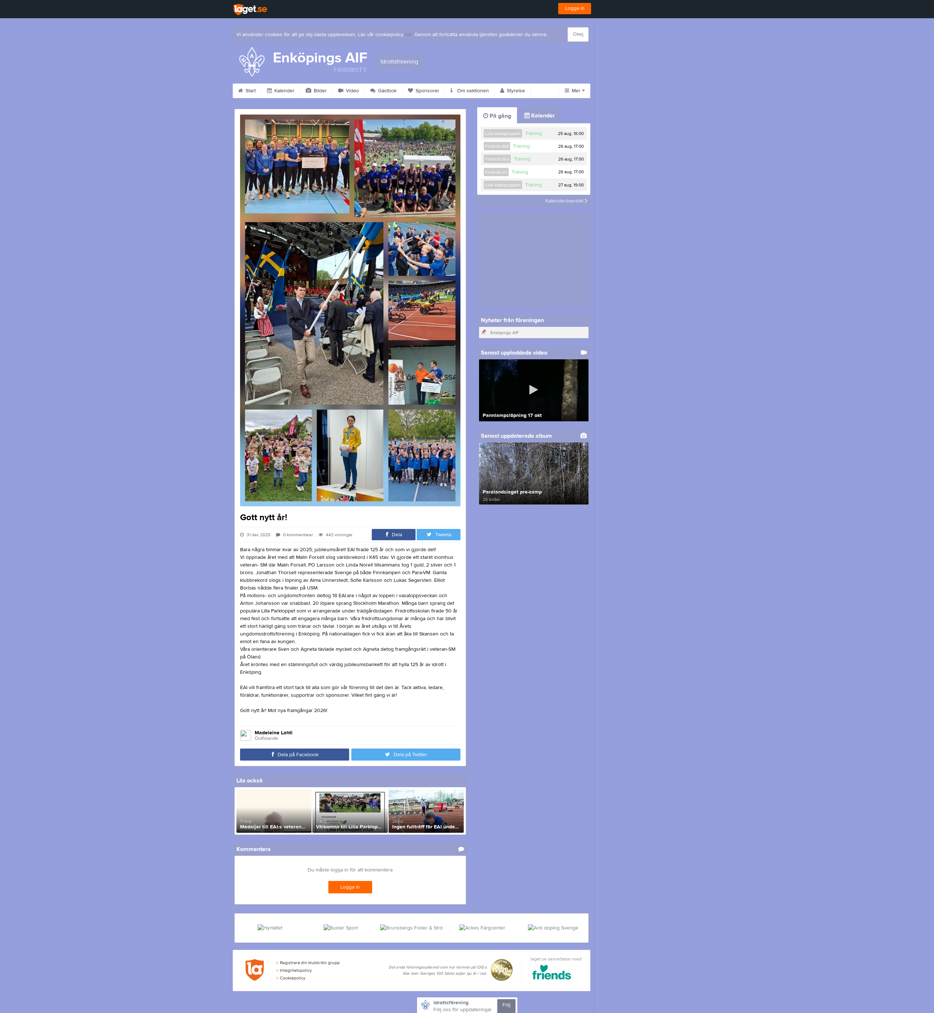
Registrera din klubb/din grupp (310, 963)
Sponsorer (426, 91)
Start (250, 91)
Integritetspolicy (296, 970)
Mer (576, 91)
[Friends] (551, 973)
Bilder (319, 91)
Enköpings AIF (504, 333)
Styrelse (515, 91)
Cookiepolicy (292, 978)
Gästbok (387, 91)
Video (351, 91)
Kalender (283, 91)
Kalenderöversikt (565, 201)
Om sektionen (472, 91)
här (408, 34)
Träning (533, 133)
